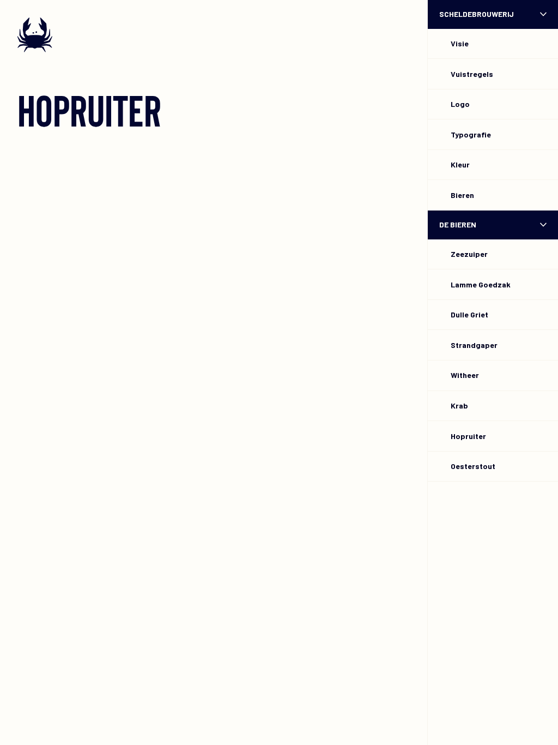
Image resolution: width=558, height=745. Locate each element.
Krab (459, 405)
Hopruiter (468, 436)
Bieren (462, 195)
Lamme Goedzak (481, 284)
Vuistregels (472, 74)
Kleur (460, 164)
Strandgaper (474, 345)
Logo (460, 104)
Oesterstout (473, 466)
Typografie (471, 134)
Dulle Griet (469, 314)
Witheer (465, 375)
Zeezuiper (469, 254)
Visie (460, 43)
